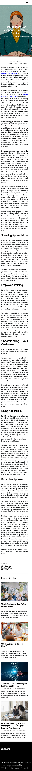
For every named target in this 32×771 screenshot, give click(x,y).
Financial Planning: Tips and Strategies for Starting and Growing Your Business (13, 725)
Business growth (12, 61)
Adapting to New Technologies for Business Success (14, 685)
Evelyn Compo (5, 36)
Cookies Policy (18, 765)
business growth (13, 97)
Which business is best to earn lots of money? (14, 605)
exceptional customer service (9, 73)
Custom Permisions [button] (15, 768)
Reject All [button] (26, 768)
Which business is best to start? (12, 645)
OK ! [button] (6, 768)
